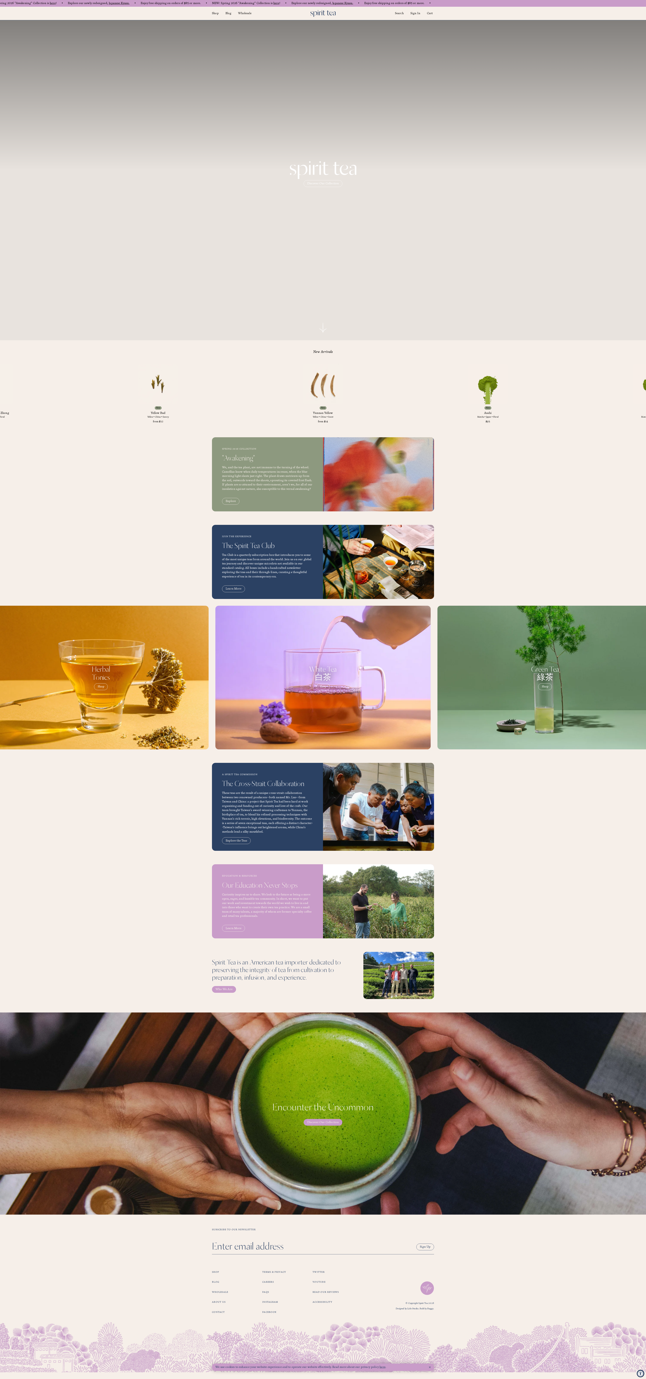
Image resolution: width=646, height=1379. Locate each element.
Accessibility (322, 1302)
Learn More (233, 588)
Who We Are (224, 989)
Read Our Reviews (326, 1292)
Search (399, 13)
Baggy (430, 1309)
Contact (218, 1312)
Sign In (415, 13)
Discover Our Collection (323, 183)
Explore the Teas (236, 840)
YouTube (319, 1282)
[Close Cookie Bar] (430, 1367)
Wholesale (245, 13)
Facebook (269, 1312)
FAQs (265, 1292)
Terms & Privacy (274, 1272)
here (53, 3)
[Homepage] (323, 13)
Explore (231, 501)
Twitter (319, 1272)
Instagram (270, 1302)
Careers (268, 1282)
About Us (219, 1302)
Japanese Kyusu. (119, 3)
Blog (228, 13)
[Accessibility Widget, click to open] (640, 1373)
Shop (215, 13)
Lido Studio (412, 1309)
